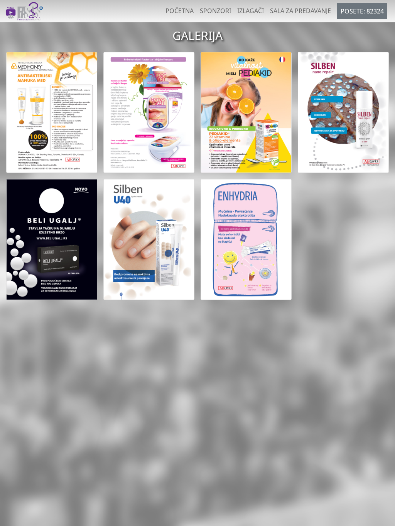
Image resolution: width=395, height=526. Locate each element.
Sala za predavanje (300, 11)
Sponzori (215, 11)
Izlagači (250, 11)
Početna (179, 11)
